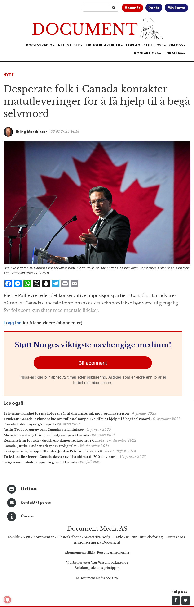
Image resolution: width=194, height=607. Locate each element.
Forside (14, 537)
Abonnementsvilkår (80, 552)
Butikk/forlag (151, 537)
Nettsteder (69, 46)
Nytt (9, 75)
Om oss (27, 516)
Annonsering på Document (97, 542)
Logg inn (13, 323)
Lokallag (173, 54)
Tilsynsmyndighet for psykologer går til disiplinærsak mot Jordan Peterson (66, 414)
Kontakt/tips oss (36, 503)
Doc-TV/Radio (39, 46)
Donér (153, 8)
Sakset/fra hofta (97, 537)
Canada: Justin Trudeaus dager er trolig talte (40, 446)
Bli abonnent (92, 362)
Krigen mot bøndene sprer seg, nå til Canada (40, 462)
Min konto (176, 8)
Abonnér (132, 8)
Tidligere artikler (103, 46)
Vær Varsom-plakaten (107, 562)
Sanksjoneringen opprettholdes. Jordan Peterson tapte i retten (55, 451)
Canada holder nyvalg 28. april (29, 424)
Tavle (118, 537)
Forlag (133, 46)
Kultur (131, 537)
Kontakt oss (146, 54)
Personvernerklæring (113, 552)
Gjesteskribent (69, 537)
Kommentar (43, 537)
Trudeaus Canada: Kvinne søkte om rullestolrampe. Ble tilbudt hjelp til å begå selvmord (77, 419)
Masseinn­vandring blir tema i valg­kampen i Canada (46, 435)
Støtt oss (29, 489)
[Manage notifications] (7, 599)
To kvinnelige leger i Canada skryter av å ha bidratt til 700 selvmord (60, 457)
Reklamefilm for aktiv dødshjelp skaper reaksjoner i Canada (54, 441)
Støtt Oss (153, 46)
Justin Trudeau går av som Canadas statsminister (44, 430)
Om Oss (176, 46)
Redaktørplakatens (89, 568)
